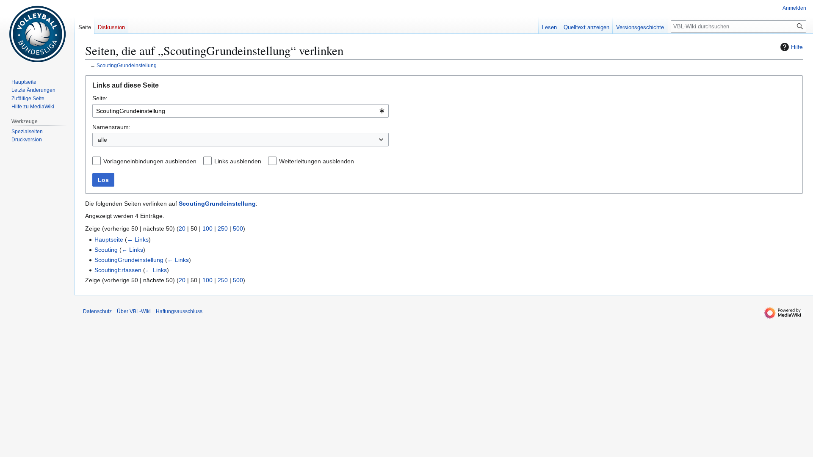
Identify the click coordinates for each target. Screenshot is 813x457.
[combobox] (240, 111)
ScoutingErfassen (117, 270)
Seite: (100, 98)
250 (223, 228)
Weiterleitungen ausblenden (316, 161)
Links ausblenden (237, 161)
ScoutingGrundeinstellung (127, 65)
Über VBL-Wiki (134, 311)
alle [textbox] (102, 139)
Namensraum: (111, 127)
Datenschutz (97, 311)
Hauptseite (108, 239)
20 (182, 228)
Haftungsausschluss (179, 311)
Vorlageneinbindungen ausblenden (149, 161)
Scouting (106, 249)
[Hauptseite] (37, 34)
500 (238, 228)
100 (207, 228)
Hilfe (797, 47)
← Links (138, 239)
